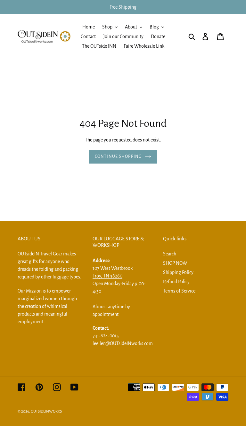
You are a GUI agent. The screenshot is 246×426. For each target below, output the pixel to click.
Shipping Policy (178, 272)
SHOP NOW (175, 263)
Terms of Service (179, 290)
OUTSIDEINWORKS (46, 411)
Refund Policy (176, 281)
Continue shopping (118, 156)
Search (169, 253)
